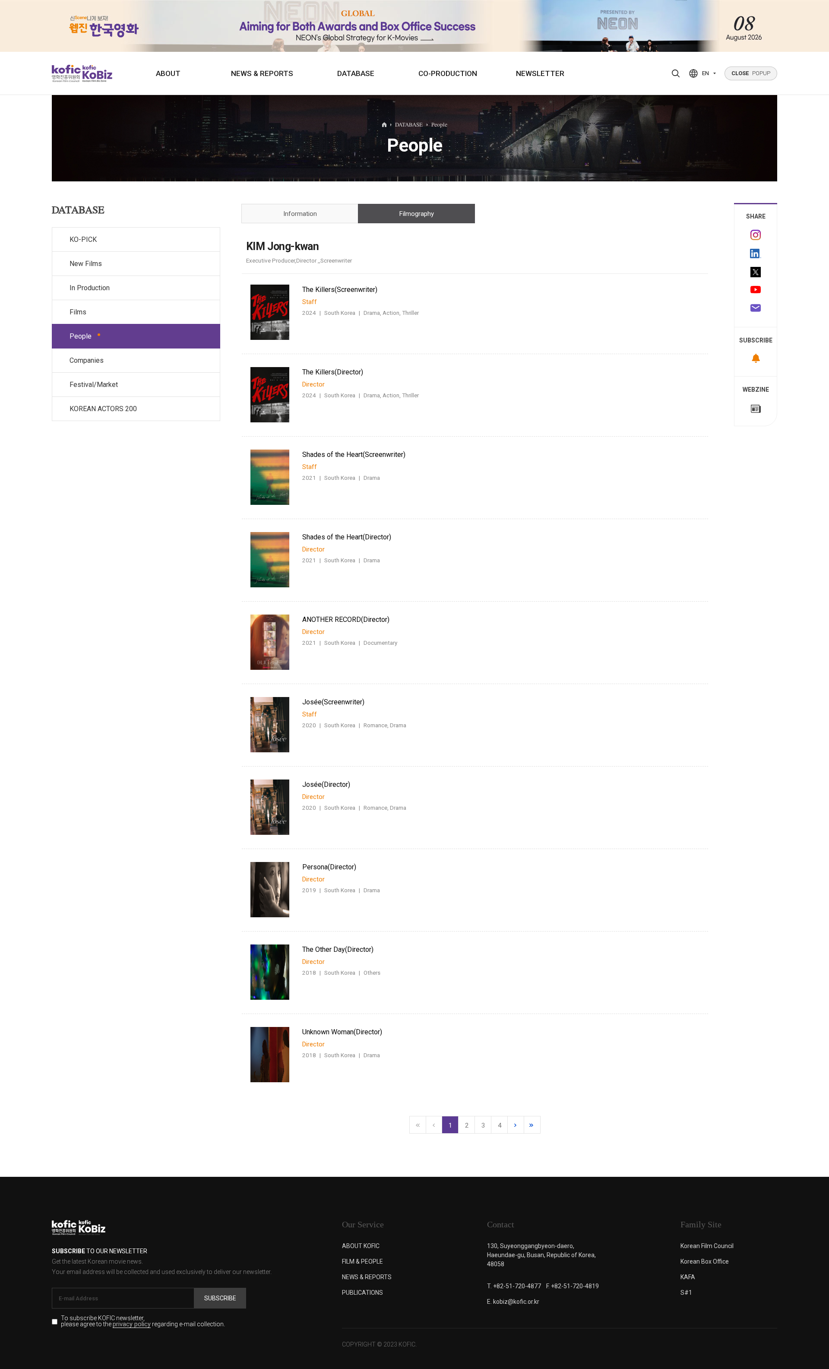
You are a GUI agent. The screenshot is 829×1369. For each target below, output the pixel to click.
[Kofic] (66, 73)
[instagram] (755, 234)
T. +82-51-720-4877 (514, 1286)
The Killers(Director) (332, 372)
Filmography (416, 214)
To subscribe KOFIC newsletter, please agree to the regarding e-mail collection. (143, 1321)
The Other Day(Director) (337, 949)
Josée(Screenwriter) (333, 702)
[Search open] (676, 73)
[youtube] (755, 291)
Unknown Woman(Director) (342, 1032)
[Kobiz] (96, 73)
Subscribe (220, 1298)
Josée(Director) (326, 784)
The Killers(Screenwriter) (339, 289)
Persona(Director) (329, 867)
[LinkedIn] (755, 253)
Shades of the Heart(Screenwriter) (353, 454)
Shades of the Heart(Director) (346, 537)
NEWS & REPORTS (262, 73)
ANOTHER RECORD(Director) (345, 619)
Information (300, 214)
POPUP (750, 73)
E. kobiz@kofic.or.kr (513, 1301)
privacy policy (132, 1324)
